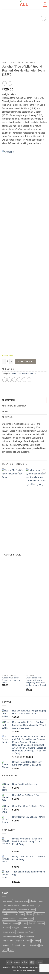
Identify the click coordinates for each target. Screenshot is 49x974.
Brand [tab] (5, 411)
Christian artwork (21, 901)
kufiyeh (41, 923)
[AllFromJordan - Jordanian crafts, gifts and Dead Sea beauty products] (24, 5)
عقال (5, 950)
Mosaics (30, 62)
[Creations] (19, 252)
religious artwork (27, 936)
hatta (22, 914)
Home (5, 62)
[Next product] (4, 83)
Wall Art (33, 374)
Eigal (38, 905)
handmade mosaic (10, 914)
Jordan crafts (39, 914)
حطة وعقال (33, 945)
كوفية (11, 950)
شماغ (42, 945)
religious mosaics (23, 941)
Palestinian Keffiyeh (11, 936)
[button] (3, 4)
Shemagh (36, 941)
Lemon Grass (27, 928)
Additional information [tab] (14, 406)
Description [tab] (8, 400)
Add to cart (26, 361)
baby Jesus (7, 901)
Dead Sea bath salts (11, 905)
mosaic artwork (9, 932)
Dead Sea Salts (28, 905)
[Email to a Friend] (19, 379)
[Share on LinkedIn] (29, 379)
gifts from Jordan (9, 910)
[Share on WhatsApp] (4, 379)
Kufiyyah (6, 928)
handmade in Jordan (27, 910)
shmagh (6, 945)
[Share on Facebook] (9, 379)
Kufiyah (32, 923)
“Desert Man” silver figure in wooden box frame (11, 680)
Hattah (29, 914)
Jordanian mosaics (10, 923)
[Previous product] (10, 83)
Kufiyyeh (15, 928)
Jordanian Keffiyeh (25, 919)
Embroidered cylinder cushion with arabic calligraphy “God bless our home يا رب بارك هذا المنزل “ (36, 683)
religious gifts (8, 941)
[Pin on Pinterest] (24, 379)
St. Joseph (16, 945)
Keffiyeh (23, 923)
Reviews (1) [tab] (7, 417)
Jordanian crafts (9, 919)
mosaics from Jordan (25, 932)
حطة (24, 945)
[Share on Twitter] (14, 379)
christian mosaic (36, 901)
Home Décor (17, 62)
